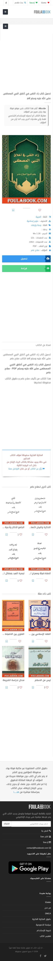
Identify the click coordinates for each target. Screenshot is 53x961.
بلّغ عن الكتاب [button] (36, 469)
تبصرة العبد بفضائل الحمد (13, 574)
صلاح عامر (35, 250)
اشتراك (6, 824)
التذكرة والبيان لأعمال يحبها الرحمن (40, 527)
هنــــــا (16, 792)
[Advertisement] (26, 59)
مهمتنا (44, 2)
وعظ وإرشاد (36, 225)
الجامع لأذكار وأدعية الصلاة (13, 527)
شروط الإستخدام (44, 930)
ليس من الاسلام (43, 680)
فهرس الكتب (45, 936)
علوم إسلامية (32, 221)
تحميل (24, 258)
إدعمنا (46, 842)
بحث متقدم (19, 2)
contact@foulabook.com (37, 848)
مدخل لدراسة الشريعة (13, 680)
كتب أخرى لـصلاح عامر (40, 487)
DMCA (48, 913)
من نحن (48, 908)
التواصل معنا (13, 469)
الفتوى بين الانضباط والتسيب (13, 634)
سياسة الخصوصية (43, 925)
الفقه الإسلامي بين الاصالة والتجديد (40, 634)
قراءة (24, 268)
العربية (38, 217)
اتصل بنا (45, 831)
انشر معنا (44, 837)
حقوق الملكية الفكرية (41, 919)
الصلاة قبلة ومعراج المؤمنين (40, 574)
